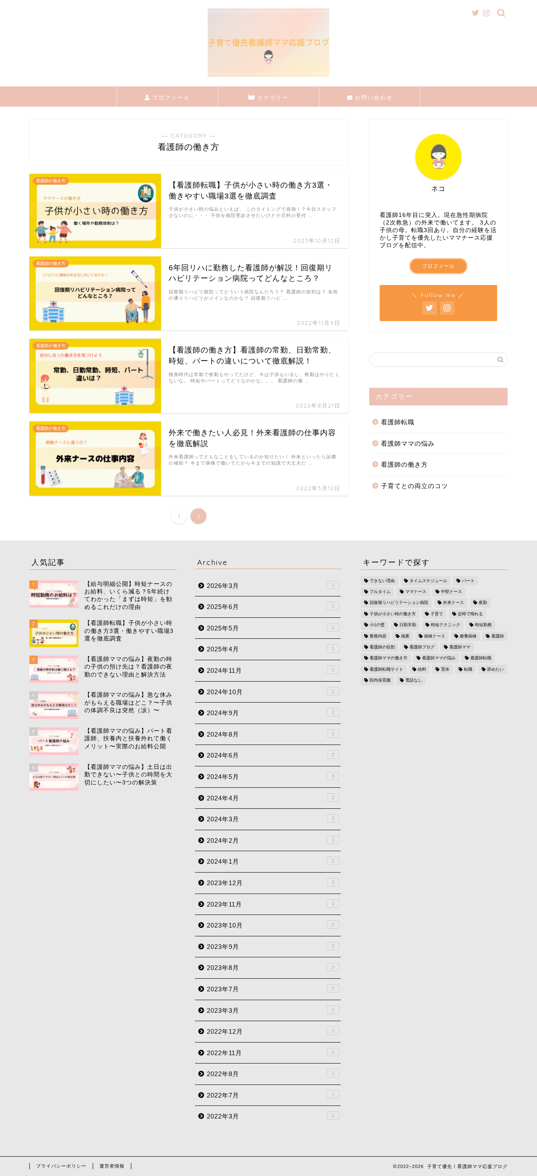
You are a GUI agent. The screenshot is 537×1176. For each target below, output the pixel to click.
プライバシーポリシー (61, 1165)
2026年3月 (270, 585)
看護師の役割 (382, 647)
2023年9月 (270, 946)
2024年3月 (270, 819)
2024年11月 (270, 670)
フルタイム (380, 591)
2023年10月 (270, 925)
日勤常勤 (407, 625)
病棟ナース (434, 636)
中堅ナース (451, 591)
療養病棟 (468, 636)
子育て (436, 614)
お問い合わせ (372, 97)
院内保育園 (380, 680)
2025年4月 (270, 649)
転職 (468, 669)
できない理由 (382, 580)
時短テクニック (445, 625)
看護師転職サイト (386, 669)
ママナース (415, 591)
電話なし (413, 680)
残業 (405, 636)
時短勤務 (483, 625)
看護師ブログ (422, 647)
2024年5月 (270, 776)
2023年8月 (270, 967)
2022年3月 (270, 1116)
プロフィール (170, 97)
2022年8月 (270, 1073)
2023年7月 (270, 989)
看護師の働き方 (404, 464)
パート (468, 580)
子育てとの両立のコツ (414, 485)
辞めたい (495, 669)
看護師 (497, 636)
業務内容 (378, 636)
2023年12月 (270, 882)
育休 (445, 669)
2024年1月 (270, 861)
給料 (422, 669)
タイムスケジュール (428, 580)
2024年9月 (270, 712)
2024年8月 (270, 734)
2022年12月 (270, 1031)
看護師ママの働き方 (388, 658)
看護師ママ (459, 647)
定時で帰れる (470, 614)
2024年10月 (270, 691)
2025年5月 (270, 628)
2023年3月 (270, 1010)
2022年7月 (270, 1095)
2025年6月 (270, 606)
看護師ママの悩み (408, 443)
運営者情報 (112, 1165)
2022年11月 (270, 1052)
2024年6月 (270, 755)
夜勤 (483, 603)
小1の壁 (377, 625)
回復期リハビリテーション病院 (399, 603)
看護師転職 (397, 422)
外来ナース (453, 603)
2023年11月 (270, 904)
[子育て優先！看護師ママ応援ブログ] (268, 76)
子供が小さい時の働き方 (393, 614)
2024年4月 (270, 798)
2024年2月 (270, 840)
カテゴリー (272, 97)
